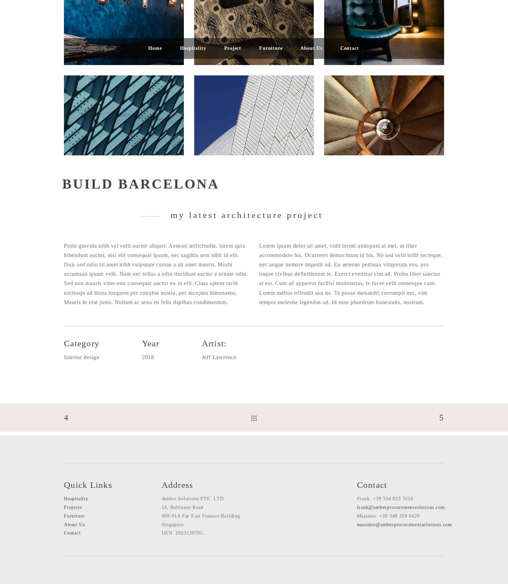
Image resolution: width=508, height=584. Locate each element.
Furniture (74, 516)
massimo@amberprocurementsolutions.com (404, 524)
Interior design (82, 357)
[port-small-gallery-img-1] (384, 115)
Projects (73, 507)
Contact (72, 533)
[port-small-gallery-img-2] (254, 115)
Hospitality (76, 498)
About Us (74, 524)
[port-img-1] (124, 115)
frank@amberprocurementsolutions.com (401, 507)
